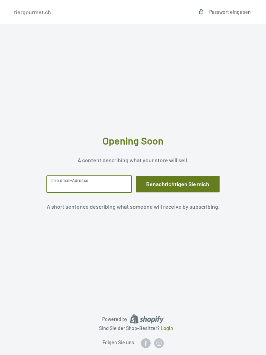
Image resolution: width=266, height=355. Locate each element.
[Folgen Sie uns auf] (146, 343)
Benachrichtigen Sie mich (177, 184)
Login (167, 328)
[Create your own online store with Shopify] (147, 319)
